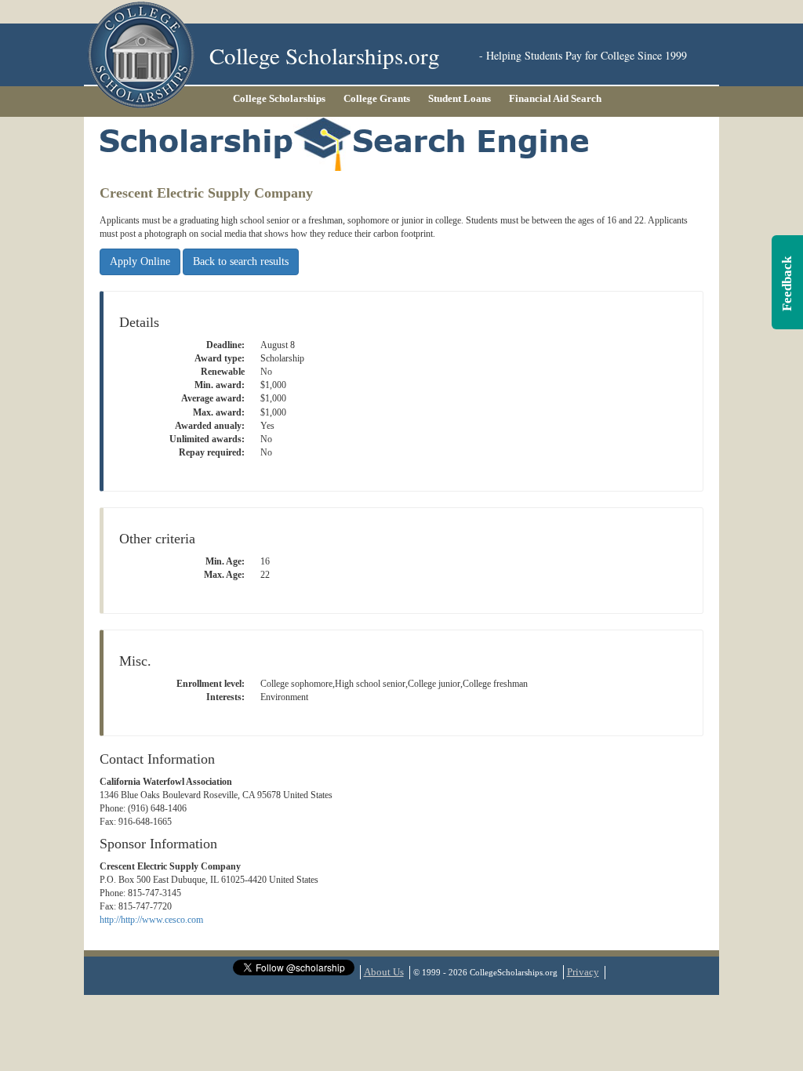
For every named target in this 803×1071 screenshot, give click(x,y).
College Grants (376, 98)
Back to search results (241, 261)
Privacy (583, 972)
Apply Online (140, 261)
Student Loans (459, 98)
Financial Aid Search (555, 98)
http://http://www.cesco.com (151, 919)
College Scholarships (279, 98)
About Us (384, 972)
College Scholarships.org (324, 55)
